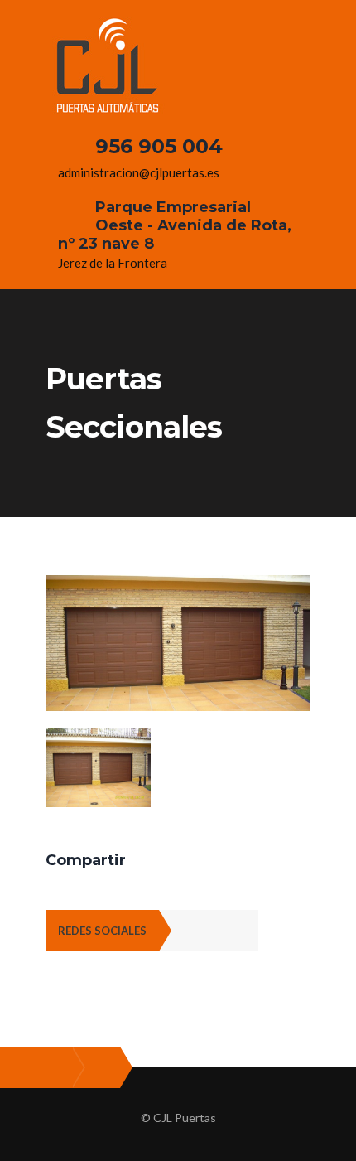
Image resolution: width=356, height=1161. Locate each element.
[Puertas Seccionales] (178, 585)
